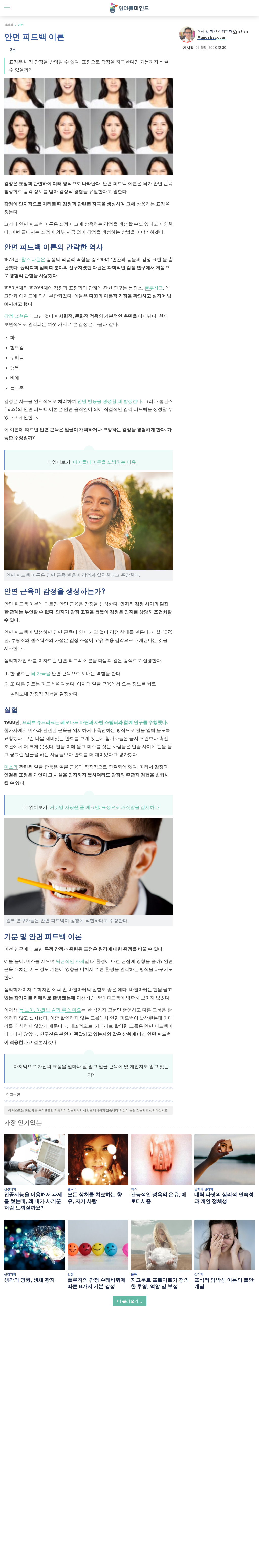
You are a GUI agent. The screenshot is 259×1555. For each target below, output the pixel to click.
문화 (134, 1274)
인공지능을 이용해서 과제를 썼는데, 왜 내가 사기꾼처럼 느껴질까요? (33, 1201)
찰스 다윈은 (33, 259)
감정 (71, 1274)
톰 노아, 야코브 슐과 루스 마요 (50, 1009)
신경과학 (10, 1189)
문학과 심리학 (203, 1189)
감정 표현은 (16, 316)
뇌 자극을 (40, 673)
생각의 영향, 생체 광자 (29, 1280)
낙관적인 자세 (70, 961)
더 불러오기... (129, 1301)
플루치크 (154, 287)
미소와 (11, 766)
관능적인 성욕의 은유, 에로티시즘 (159, 1197)
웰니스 (72, 1189)
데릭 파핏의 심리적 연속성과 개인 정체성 (224, 1197)
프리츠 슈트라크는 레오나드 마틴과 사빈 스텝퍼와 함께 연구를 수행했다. (95, 722)
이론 (21, 25)
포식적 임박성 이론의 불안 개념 (224, 1283)
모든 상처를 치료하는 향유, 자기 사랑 (95, 1197)
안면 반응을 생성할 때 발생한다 (109, 401)
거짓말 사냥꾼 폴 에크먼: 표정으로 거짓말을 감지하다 (104, 807)
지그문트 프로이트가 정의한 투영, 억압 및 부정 (160, 1283)
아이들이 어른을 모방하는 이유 (104, 462)
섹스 (134, 1189)
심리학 (8, 25)
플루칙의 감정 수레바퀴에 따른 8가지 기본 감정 (97, 1283)
